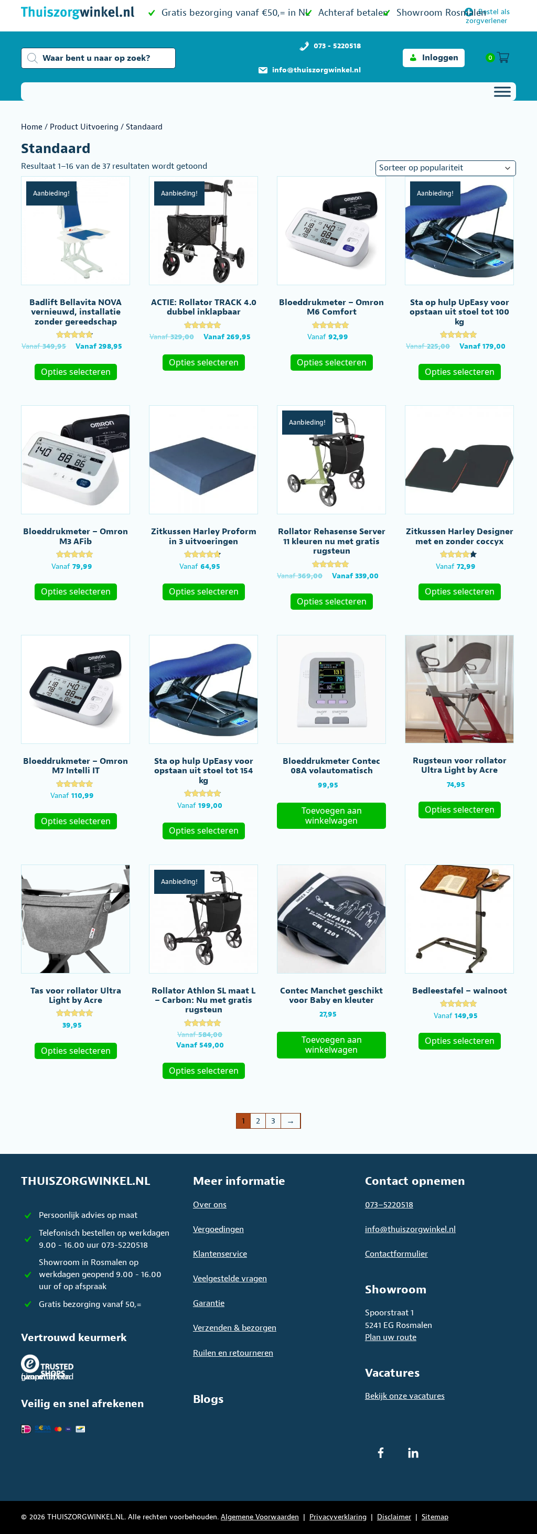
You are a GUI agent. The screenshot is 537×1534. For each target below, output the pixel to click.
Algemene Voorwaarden (260, 1517)
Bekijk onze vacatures (405, 1396)
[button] (434, 58)
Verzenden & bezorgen (234, 1328)
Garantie (208, 1303)
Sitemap (435, 1517)
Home (31, 127)
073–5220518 (389, 1205)
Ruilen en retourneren (233, 1353)
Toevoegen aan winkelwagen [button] (332, 815)
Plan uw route (390, 1337)
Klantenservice (220, 1254)
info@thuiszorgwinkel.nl (410, 1229)
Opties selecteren (76, 371)
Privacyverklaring (338, 1517)
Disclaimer (394, 1517)
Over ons (210, 1205)
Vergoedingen (218, 1229)
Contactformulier (396, 1254)
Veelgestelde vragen (230, 1278)
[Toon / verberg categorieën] (502, 91)
